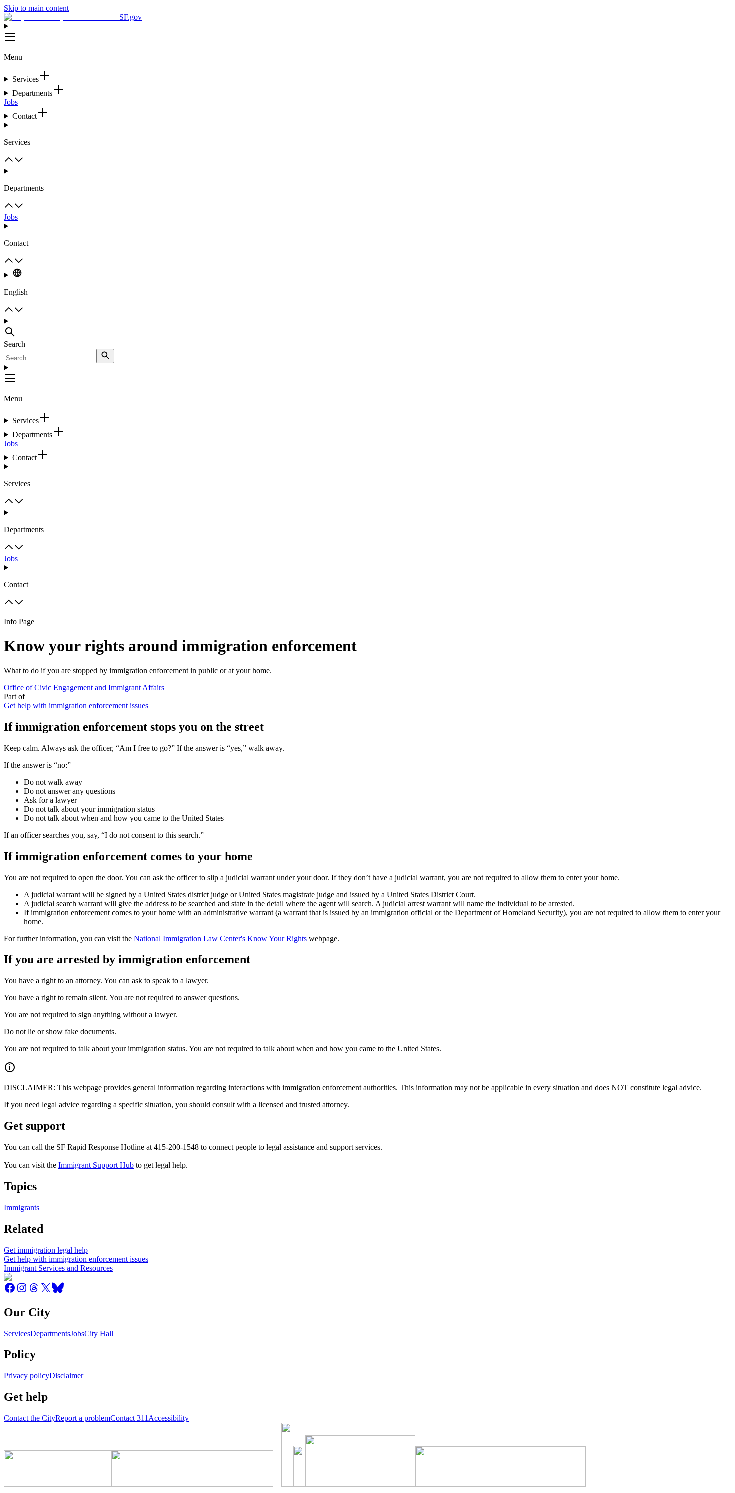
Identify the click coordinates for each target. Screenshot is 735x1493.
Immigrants (22, 1208)
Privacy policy (27, 1376)
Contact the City (30, 1418)
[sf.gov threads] (34, 1291)
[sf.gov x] (46, 1291)
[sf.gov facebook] (10, 1291)
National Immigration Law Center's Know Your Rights (220, 938)
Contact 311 (129, 1418)
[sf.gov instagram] (22, 1291)
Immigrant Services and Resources (58, 1268)
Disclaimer (67, 1376)
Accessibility (168, 1418)
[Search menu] (367, 328)
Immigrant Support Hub (96, 1165)
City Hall (99, 1334)
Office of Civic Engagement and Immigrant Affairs (84, 688)
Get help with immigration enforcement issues (76, 706)
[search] (105, 356)
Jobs (11, 102)
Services (17, 1334)
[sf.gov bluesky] (58, 1291)
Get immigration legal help (46, 1250)
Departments (50, 1334)
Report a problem (83, 1418)
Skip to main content (36, 8)
